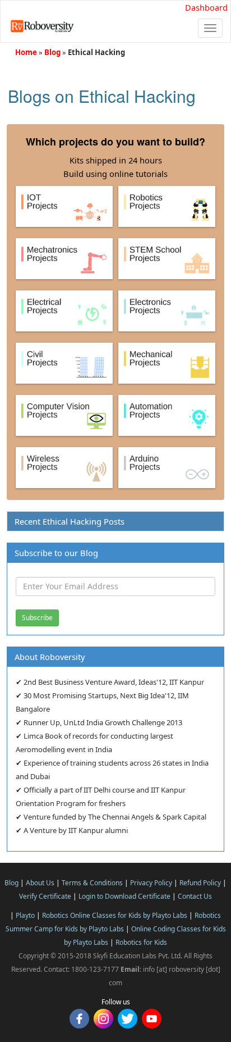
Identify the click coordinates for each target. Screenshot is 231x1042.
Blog (52, 52)
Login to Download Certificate (124, 896)
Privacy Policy (151, 883)
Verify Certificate (45, 896)
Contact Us (195, 896)
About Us (40, 883)
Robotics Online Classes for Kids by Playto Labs (114, 915)
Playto (25, 915)
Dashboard (206, 7)
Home (26, 52)
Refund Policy (200, 883)
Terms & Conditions (92, 883)
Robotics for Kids (141, 942)
